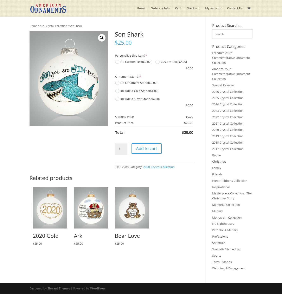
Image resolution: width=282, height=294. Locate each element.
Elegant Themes (58, 288)
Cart (178, 8)
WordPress (98, 288)
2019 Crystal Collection (228, 136)
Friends (217, 174)
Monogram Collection (227, 217)
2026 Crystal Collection (228, 92)
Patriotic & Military (225, 230)
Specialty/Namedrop (226, 249)
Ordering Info (160, 8)
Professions (220, 236)
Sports (216, 255)
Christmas (219, 161)
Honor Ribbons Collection (229, 181)
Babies (217, 155)
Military (217, 211)
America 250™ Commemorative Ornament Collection (231, 74)
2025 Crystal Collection (228, 98)
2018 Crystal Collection (228, 142)
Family (216, 168)
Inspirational (221, 187)
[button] (101, 38)
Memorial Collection (226, 205)
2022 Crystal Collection (228, 117)
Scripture (218, 243)
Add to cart (146, 148)
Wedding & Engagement (229, 268)
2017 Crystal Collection (228, 149)
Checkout (193, 8)
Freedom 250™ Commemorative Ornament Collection (231, 58)
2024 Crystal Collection (228, 104)
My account (213, 8)
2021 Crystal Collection (228, 123)
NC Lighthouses (223, 224)
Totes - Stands (222, 262)
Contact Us (235, 8)
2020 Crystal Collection (53, 26)
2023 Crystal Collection (228, 111)
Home (141, 8)
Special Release (223, 85)
